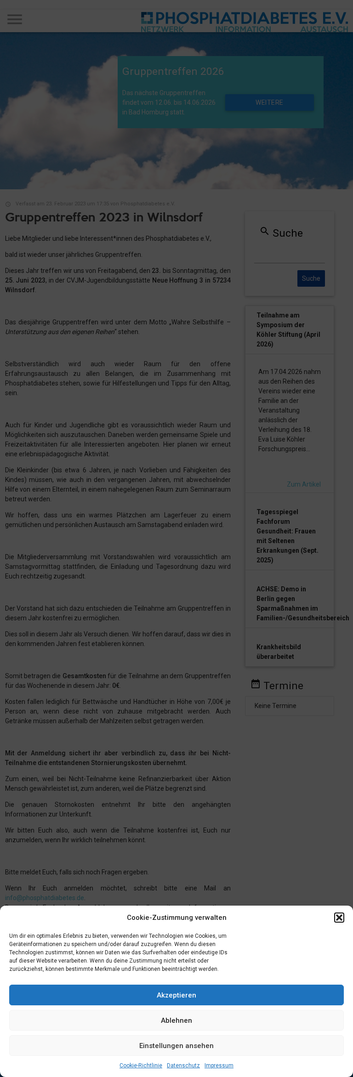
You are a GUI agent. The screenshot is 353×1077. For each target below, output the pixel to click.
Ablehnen (176, 1020)
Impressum (219, 1065)
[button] (339, 917)
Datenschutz (183, 1065)
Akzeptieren (176, 995)
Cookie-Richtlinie (141, 1065)
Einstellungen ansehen (176, 1046)
